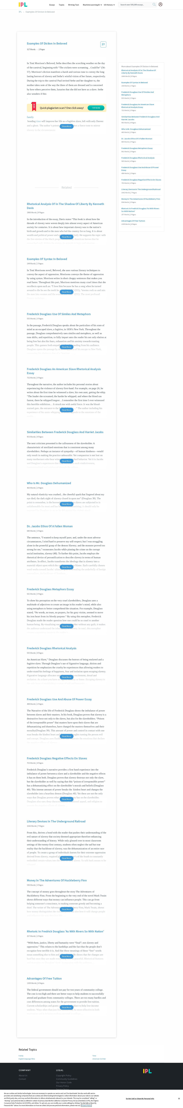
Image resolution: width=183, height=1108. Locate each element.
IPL (20, 12)
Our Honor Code (64, 1082)
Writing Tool (73, 4)
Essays (52, 4)
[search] (154, 4)
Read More (66, 237)
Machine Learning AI (91, 4)
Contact (22, 1079)
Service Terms (62, 1089)
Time (94, 1056)
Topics (61, 4)
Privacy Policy (62, 1086)
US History (108, 4)
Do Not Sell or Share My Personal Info (140, 1099)
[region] (91, 1099)
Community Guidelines (66, 1079)
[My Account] (161, 4)
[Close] (179, 1098)
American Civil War (99, 1059)
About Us (23, 1075)
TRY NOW (96, 108)
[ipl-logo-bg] (24, 4)
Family (21, 1056)
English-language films (27, 1059)
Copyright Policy (63, 1075)
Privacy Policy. (86, 1105)
